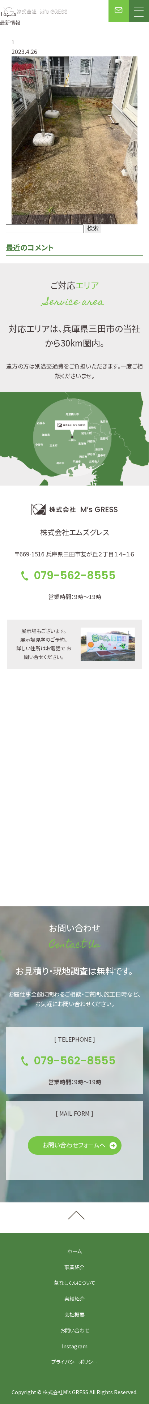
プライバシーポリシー (74, 1361)
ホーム (74, 1251)
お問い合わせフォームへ (74, 1144)
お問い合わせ (74, 1330)
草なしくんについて (74, 1282)
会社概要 (74, 1314)
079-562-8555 (75, 575)
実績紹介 (74, 1298)
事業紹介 (74, 1267)
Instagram (75, 1346)
